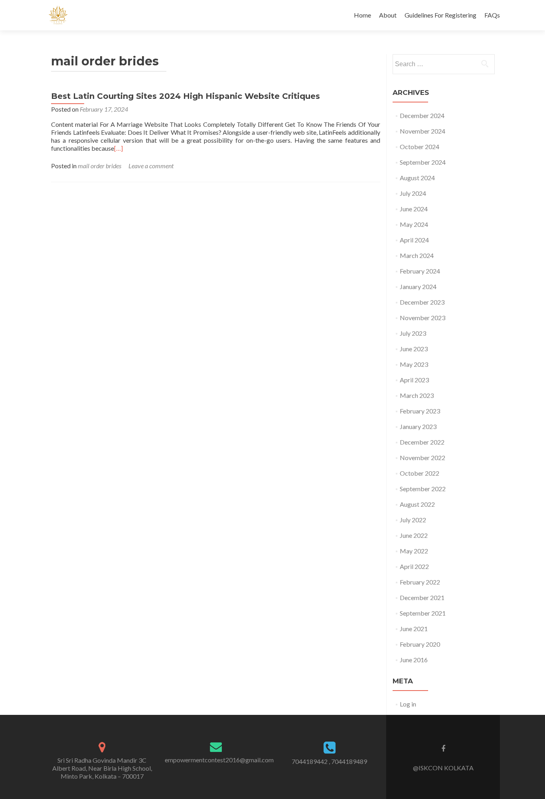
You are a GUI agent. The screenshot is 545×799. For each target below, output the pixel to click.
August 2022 (417, 504)
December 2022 (422, 442)
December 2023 (422, 302)
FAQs (492, 15)
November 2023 (422, 317)
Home (362, 15)
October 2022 (419, 473)
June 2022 (414, 535)
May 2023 (414, 364)
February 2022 (420, 582)
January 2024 (418, 286)
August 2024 (417, 177)
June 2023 (414, 348)
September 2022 (423, 488)
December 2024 (422, 115)
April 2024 (414, 240)
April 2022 (414, 566)
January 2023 (418, 426)
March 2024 (417, 255)
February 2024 (420, 271)
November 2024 (422, 131)
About (388, 15)
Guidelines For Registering (440, 15)
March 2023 (417, 395)
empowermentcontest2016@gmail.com (219, 760)
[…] (118, 148)
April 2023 (414, 380)
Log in (408, 704)
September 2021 (423, 613)
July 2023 (413, 333)
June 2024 (414, 209)
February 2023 (420, 411)
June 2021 (414, 628)
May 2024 (414, 224)
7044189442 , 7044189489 (329, 761)
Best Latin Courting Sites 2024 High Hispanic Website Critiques (185, 96)
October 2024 (419, 146)
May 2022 (414, 551)
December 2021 (422, 597)
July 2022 (413, 519)
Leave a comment (151, 165)
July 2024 (413, 193)
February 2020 (420, 644)
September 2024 (423, 162)
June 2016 (414, 659)
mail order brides (99, 165)
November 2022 (422, 457)
